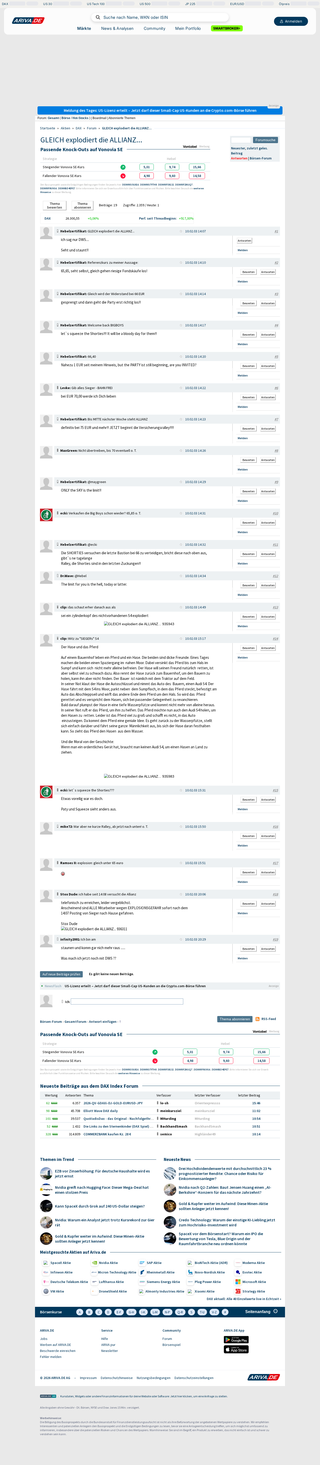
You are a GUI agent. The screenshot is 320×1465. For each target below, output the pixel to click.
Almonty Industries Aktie (165, 1291)
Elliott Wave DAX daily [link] (101, 1111)
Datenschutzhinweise (117, 1378)
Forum (91, 128)
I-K (143, 1312)
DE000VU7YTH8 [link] (148, 184)
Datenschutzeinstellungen (194, 1378)
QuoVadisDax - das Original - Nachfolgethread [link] (120, 1118)
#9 (276, 482)
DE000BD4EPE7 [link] (67, 188)
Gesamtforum (75, 1021)
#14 (275, 638)
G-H (131, 1312)
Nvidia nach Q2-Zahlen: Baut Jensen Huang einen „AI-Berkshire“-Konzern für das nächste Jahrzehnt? (225, 1190)
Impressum (88, 1378)
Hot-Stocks (80, 118)
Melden (243, 250)
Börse (66, 118)
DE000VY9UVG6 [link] (48, 188)
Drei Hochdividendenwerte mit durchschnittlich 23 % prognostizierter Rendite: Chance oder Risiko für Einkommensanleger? (225, 1173)
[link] (147, 167)
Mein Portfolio (188, 28)
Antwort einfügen (102, 1021)
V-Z (214, 1312)
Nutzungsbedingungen (153, 1378)
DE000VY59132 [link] (166, 184)
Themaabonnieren (82, 205)
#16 (275, 826)
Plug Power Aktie (208, 1281)
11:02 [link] (256, 1111)
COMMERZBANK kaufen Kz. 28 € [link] (107, 1134)
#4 (276, 325)
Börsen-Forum (261, 158)
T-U (202, 1312)
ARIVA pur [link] (108, 1344)
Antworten (239, 158)
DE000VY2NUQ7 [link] (184, 184)
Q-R (180, 1312)
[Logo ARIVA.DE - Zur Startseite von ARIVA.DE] (264, 1377)
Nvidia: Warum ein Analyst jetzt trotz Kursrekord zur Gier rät (104, 1222)
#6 (276, 388)
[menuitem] (68, 1339)
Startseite (47, 128)
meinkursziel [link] (205, 1111)
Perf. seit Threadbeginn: (158, 218)
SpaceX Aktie (60, 1262)
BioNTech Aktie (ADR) (211, 1262)
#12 (275, 576)
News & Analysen (117, 28)
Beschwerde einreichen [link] (58, 1350)
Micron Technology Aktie (117, 1272)
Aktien (65, 128)
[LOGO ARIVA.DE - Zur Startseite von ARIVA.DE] (28, 20)
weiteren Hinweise (129, 1073)
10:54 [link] (256, 1118)
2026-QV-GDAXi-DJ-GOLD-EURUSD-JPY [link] (113, 1103)
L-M (155, 1312)
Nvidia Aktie (108, 1262)
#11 (275, 544)
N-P (167, 1312)
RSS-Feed (269, 1019)
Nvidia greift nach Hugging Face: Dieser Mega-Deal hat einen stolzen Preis (102, 1190)
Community (155, 28)
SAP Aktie (154, 1262)
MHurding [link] (202, 1118)
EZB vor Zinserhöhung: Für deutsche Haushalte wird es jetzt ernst (102, 1173)
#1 (276, 231)
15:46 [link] (256, 1103)
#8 (276, 450)
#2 (276, 262)
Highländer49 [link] (205, 1134)
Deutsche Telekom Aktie (69, 1281)
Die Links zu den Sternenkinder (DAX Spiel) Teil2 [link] (121, 1126)
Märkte (84, 28)
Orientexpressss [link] (207, 1103)
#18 (275, 894)
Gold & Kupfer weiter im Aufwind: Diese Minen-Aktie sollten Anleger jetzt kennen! (99, 1239)
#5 (276, 356)
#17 (275, 863)
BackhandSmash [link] (208, 1126)
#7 (276, 419)
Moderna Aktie (253, 1262)
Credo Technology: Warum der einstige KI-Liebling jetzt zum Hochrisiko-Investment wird (227, 1222)
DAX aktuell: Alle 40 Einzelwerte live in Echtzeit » (244, 1299)
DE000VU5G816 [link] (130, 184)
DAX (79, 128)
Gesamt (53, 118)
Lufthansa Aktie (111, 1281)
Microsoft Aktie (254, 1281)
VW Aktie (57, 1291)
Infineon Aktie (61, 1272)
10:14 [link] (256, 1134)
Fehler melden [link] (51, 1356)
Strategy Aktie (253, 1291)
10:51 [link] (256, 1126)
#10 (275, 513)
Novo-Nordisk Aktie (210, 1272)
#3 (276, 294)
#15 (275, 790)
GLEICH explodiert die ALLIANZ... (127, 128)
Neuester (238, 148)
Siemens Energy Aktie (163, 1281)
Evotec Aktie (252, 1272)
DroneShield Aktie (113, 1291)
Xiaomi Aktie (204, 1291)
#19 (275, 939)
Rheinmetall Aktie (160, 1272)
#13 (275, 607)
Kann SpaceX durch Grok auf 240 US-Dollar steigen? (100, 1206)
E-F (119, 1312)
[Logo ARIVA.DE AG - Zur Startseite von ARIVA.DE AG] (48, 1397)
